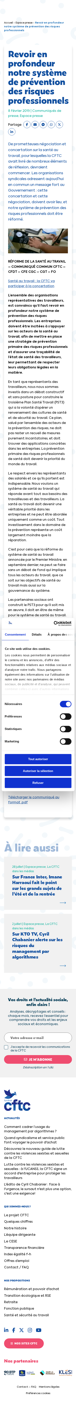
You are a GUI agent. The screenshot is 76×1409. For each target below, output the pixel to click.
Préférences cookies (38, 1393)
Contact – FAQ (26, 1387)
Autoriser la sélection (38, 771)
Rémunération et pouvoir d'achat (31, 1289)
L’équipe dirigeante (19, 1235)
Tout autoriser (38, 759)
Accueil (8, 23)
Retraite (11, 1302)
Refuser (38, 782)
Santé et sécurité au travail (26, 1315)
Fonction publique (19, 1308)
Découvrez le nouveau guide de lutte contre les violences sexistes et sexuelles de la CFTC (36, 1153)
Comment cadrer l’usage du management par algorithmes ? (30, 1129)
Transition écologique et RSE (27, 1296)
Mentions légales (49, 1387)
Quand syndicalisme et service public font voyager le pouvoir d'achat (34, 1140)
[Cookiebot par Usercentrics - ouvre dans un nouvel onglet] (54, 623)
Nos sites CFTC (25, 1343)
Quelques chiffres (18, 1221)
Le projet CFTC (16, 1215)
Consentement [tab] (15, 634)
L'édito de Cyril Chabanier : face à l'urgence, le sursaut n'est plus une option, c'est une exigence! (38, 1189)
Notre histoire (15, 1228)
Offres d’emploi (16, 1261)
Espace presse (24, 23)
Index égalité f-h (17, 1254)
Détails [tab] (37, 634)
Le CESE (10, 1241)
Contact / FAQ (16, 1267)
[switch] (65, 716)
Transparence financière (24, 1248)
